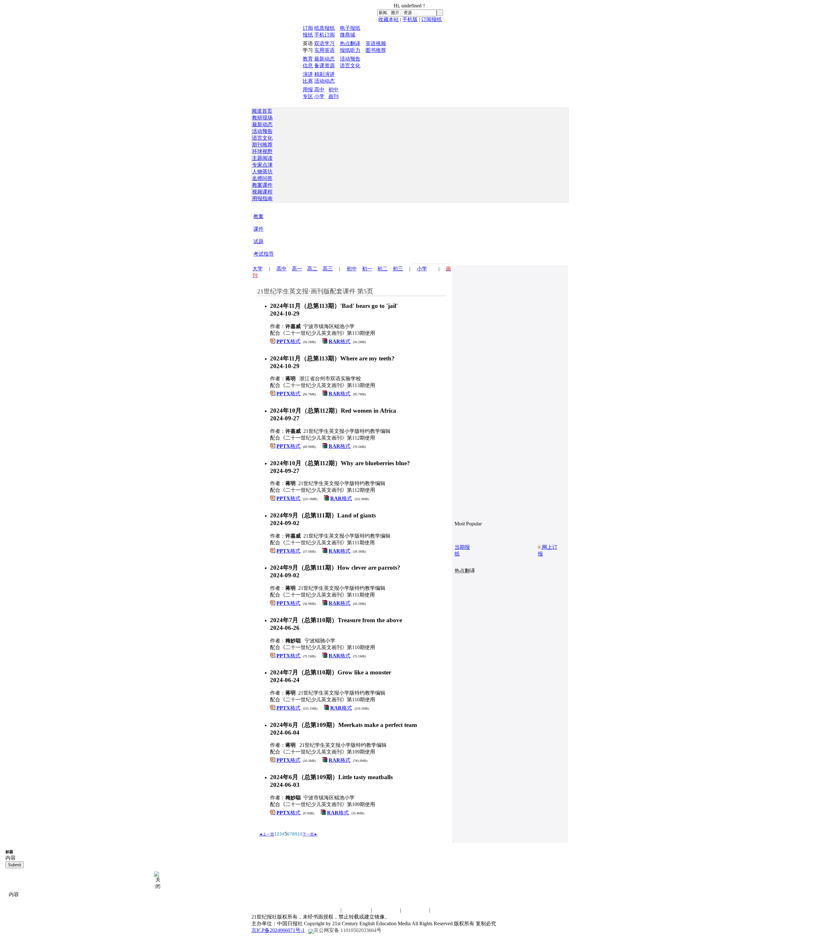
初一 (367, 268)
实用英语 (324, 50)
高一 (297, 268)
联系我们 (326, 910)
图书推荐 (375, 50)
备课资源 (324, 65)
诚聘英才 (357, 910)
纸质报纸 (324, 28)
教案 (258, 216)
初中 (333, 89)
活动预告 (350, 59)
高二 (312, 268)
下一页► (310, 834)
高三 (328, 268)
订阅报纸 (431, 19)
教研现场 (262, 117)
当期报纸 (462, 550)
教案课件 (262, 185)
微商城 (347, 34)
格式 (288, 341)
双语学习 (324, 43)
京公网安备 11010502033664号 (347, 930)
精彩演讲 (324, 74)
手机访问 (444, 910)
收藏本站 (388, 19)
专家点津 (262, 165)
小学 (319, 96)
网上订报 (547, 550)
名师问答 (262, 178)
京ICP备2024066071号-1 (278, 930)
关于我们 (415, 910)
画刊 (333, 96)
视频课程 (262, 191)
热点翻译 (350, 43)
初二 (382, 268)
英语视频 (375, 43)
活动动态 (324, 81)
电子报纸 (350, 28)
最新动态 (324, 59)
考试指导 (263, 254)
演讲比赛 (386, 910)
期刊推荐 (262, 144)
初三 (398, 268)
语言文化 (350, 65)
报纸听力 (350, 50)
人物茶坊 (262, 171)
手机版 (410, 19)
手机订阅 (324, 34)
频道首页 (262, 111)
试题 (258, 241)
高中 (319, 89)
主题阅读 (262, 158)
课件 (258, 229)
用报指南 (262, 198)
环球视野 (262, 151)
